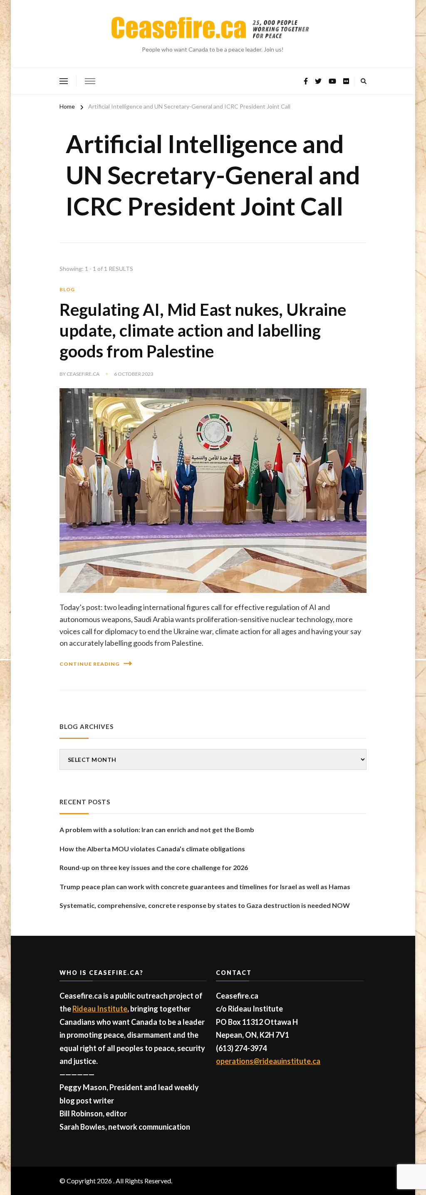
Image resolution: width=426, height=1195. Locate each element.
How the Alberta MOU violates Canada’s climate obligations (152, 849)
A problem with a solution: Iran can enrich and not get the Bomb (156, 829)
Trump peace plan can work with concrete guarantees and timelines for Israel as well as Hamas (204, 886)
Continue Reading (89, 664)
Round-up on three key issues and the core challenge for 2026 (153, 867)
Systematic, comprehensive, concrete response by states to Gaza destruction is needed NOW (204, 905)
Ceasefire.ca (83, 374)
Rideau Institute (99, 1008)
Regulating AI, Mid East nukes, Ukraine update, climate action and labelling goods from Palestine (202, 330)
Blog (67, 289)
